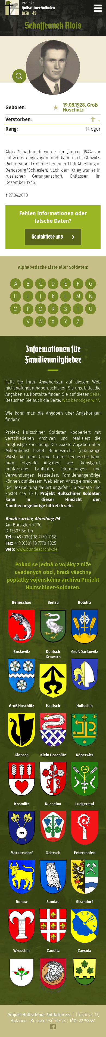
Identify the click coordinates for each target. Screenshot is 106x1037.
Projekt (38, 8)
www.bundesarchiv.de (37, 549)
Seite (95, 394)
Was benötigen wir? (80, 400)
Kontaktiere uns (47, 237)
